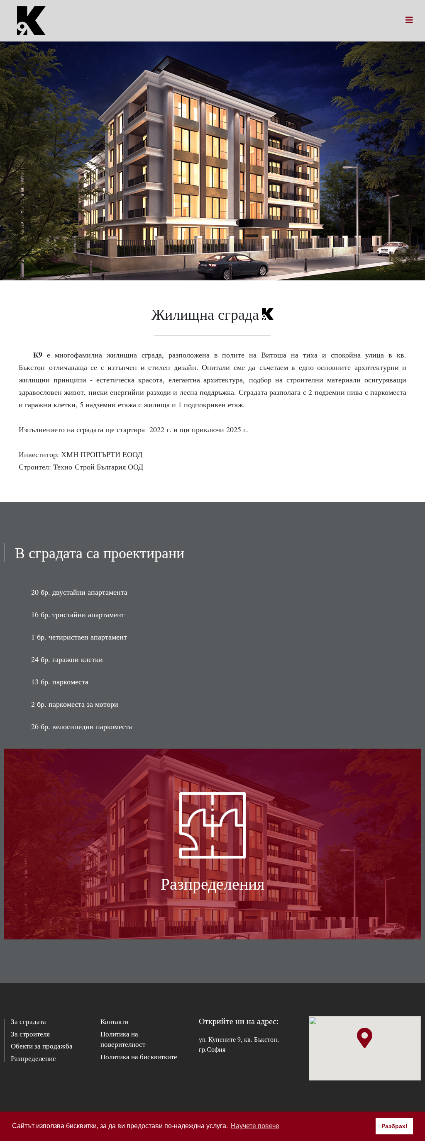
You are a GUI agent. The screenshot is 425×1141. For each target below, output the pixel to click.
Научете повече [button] (255, 1125)
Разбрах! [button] (394, 1126)
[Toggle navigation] (409, 20)
